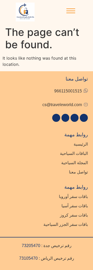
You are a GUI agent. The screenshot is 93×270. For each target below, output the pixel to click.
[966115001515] (86, 91)
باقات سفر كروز (74, 215)
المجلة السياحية (74, 163)
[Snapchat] (75, 118)
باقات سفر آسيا (74, 206)
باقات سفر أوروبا (73, 196)
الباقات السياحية (74, 153)
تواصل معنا (78, 172)
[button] (70, 12)
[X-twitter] (65, 118)
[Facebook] (56, 118)
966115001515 (68, 91)
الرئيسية (81, 144)
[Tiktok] (84, 118)
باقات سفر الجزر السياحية (65, 224)
